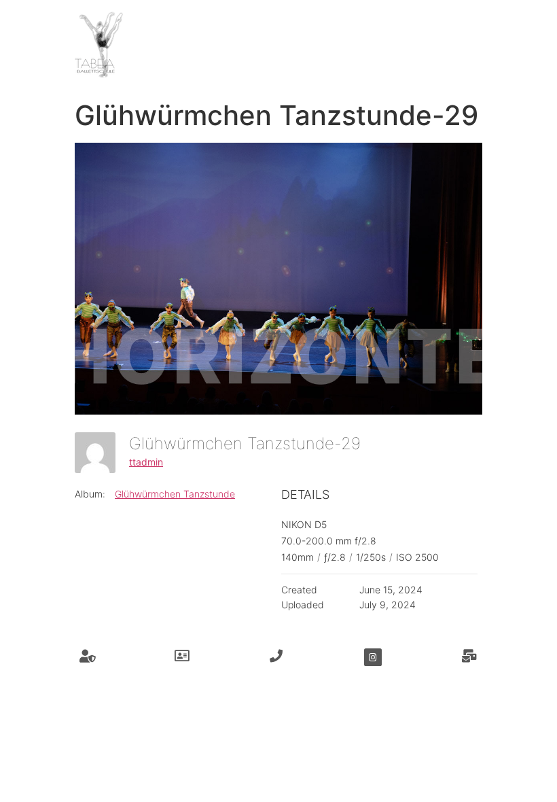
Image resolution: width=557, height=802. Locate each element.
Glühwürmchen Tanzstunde (175, 494)
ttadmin (146, 462)
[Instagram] (373, 657)
